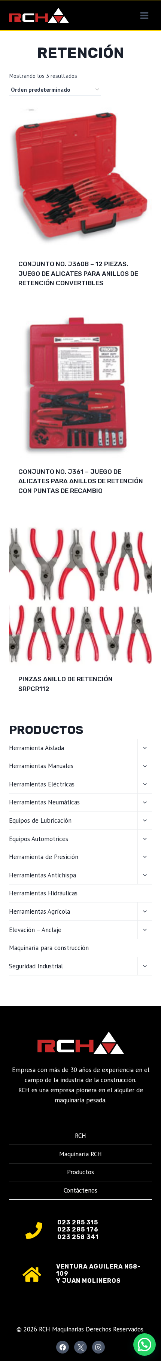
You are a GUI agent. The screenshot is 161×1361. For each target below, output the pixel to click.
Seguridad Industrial (36, 966)
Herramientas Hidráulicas (43, 893)
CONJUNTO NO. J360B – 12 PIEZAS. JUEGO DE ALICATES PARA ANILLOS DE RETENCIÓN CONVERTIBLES (78, 273)
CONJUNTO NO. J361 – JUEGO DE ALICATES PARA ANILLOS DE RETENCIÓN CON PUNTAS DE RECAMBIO (80, 481)
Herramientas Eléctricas (42, 784)
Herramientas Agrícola (39, 911)
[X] (80, 1347)
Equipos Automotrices (38, 839)
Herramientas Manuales (41, 766)
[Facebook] (62, 1347)
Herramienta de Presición (43, 857)
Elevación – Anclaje (35, 930)
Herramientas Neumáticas (44, 802)
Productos (80, 1172)
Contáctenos (80, 1190)
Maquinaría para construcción (49, 948)
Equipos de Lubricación (40, 820)
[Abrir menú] (144, 15)
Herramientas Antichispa (42, 875)
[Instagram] (98, 1347)
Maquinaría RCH (80, 1154)
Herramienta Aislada (36, 748)
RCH (80, 1136)
